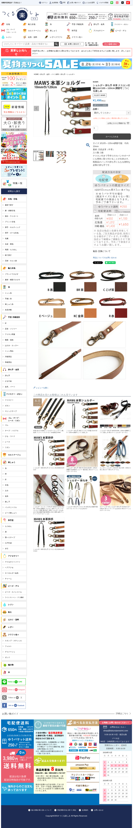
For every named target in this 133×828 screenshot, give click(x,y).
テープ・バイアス (11, 431)
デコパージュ (10, 652)
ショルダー (71, 74)
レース (7, 442)
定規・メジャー (11, 329)
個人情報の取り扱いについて (41, 810)
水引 (6, 549)
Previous (36, 108)
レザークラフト (56, 37)
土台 (6, 491)
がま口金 (8, 381)
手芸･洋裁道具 (78, 24)
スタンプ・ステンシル (13, 641)
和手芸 (74, 31)
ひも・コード (10, 436)
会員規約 (85, 810)
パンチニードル (11, 507)
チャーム (8, 579)
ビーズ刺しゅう (11, 513)
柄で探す (8, 255)
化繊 (6, 238)
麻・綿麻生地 (10, 211)
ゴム (6, 425)
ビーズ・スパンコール (13, 592)
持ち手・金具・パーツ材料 (49, 74)
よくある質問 (90, 3)
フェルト (8, 646)
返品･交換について (102, 251)
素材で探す (9, 205)
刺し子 (7, 502)
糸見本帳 (8, 310)
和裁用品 (8, 362)
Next (87, 108)
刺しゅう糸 (9, 304)
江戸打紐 (8, 543)
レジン (9, 37)
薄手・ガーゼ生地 (11, 233)
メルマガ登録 (103, 3)
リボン (7, 447)
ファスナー (9, 400)
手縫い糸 (8, 299)
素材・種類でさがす (12, 280)
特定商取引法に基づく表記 (66, 810)
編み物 (11, 665)
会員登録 (55, 3)
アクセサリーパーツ (12, 562)
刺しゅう (53, 31)
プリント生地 (10, 222)
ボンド (7, 657)
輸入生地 (31, 24)
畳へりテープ (10, 537)
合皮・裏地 (9, 244)
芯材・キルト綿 (11, 261)
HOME (36, 74)
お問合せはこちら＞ (118, 727)
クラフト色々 (77, 37)
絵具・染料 (32, 37)
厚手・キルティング (12, 227)
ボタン (7, 406)
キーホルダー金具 (11, 573)
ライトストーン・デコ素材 (14, 597)
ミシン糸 (8, 293)
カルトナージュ (34, 31)
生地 (8, 24)
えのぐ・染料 (13, 620)
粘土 (10, 612)
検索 (63, 2)
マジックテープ (11, 411)
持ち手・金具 (99, 24)
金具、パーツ (10, 387)
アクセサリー (99, 31)
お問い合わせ (98, 810)
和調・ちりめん (11, 250)
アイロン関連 (10, 334)
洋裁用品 (8, 357)
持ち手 (63, 74)
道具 (6, 496)
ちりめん (8, 526)
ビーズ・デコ (120, 31)
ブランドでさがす (11, 274)
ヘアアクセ (9, 567)
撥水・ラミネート (11, 216)
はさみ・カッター (11, 345)
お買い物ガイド (75, 3)
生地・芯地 (12, 199)
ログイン (44, 3)
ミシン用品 (9, 351)
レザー (11, 627)
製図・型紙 (9, 340)
